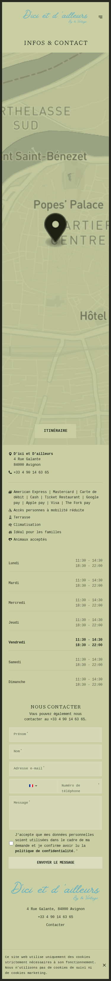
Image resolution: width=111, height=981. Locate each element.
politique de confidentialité (44, 851)
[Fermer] (104, 965)
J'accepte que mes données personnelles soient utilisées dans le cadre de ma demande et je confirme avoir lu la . (54, 843)
